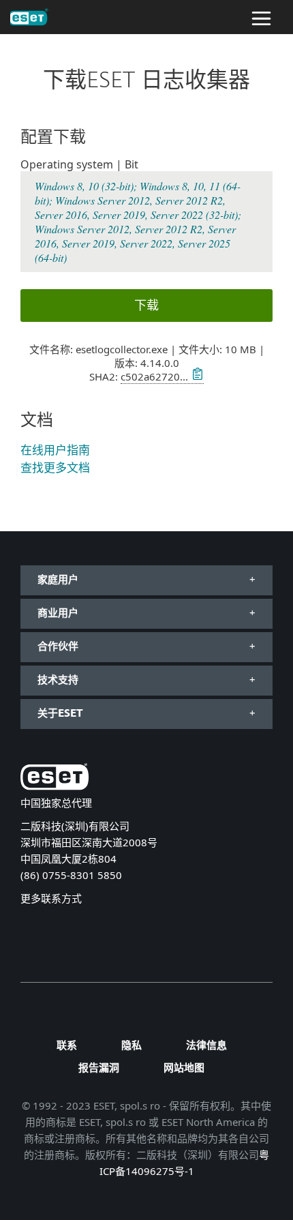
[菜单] (261, 17)
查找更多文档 (55, 467)
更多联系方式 (51, 898)
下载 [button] (146, 305)
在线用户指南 (55, 450)
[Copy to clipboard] (196, 376)
